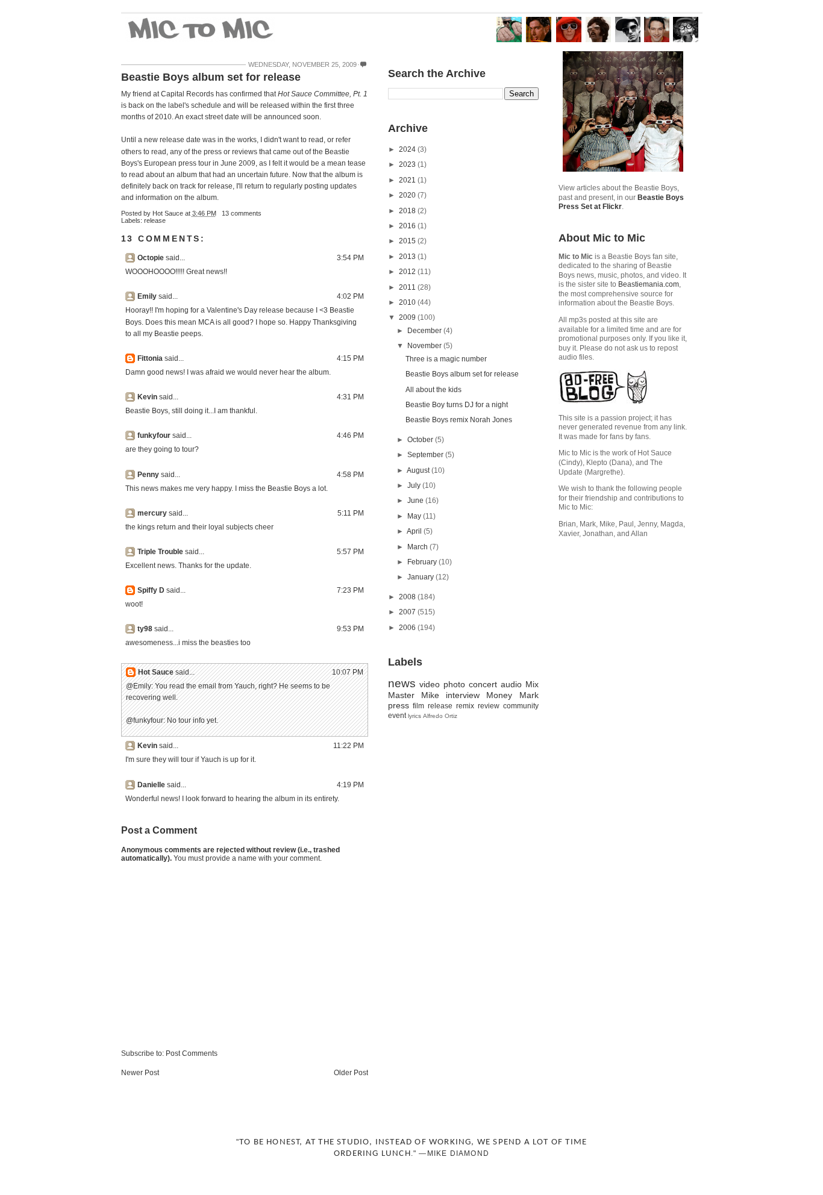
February (423, 562)
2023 (408, 164)
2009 (408, 317)
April (415, 531)
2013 (408, 256)
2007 (408, 612)
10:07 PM (347, 672)
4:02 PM (350, 296)
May (415, 516)
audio (511, 684)
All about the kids (433, 389)
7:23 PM (350, 590)
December (425, 330)
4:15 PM (350, 358)
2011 (408, 287)
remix (465, 706)
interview (463, 695)
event (397, 715)
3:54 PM (350, 258)
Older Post (351, 1073)
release (155, 220)
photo (454, 684)
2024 (408, 149)
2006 (408, 627)
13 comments (241, 213)
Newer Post (140, 1073)
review (488, 706)
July (414, 485)
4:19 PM (350, 785)
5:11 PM (350, 513)
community (521, 706)
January (421, 577)
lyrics (414, 716)
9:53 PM (350, 629)
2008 (408, 597)
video (429, 684)
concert (483, 684)
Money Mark (512, 695)
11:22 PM (348, 745)
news (402, 683)
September (426, 455)
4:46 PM (350, 435)
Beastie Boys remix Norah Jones (458, 420)
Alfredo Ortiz (440, 716)
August (419, 470)
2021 (408, 180)
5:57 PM (350, 552)
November (425, 346)
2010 (408, 302)
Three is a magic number (446, 359)
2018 (408, 211)
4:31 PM (350, 397)
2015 (408, 241)
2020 (408, 195)
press (398, 705)
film (418, 706)
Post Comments (191, 1053)
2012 (408, 271)
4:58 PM (350, 474)
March (418, 547)
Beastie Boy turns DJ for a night (456, 405)
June (416, 500)
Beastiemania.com (648, 284)
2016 (408, 226)
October (421, 439)
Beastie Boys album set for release (211, 77)
